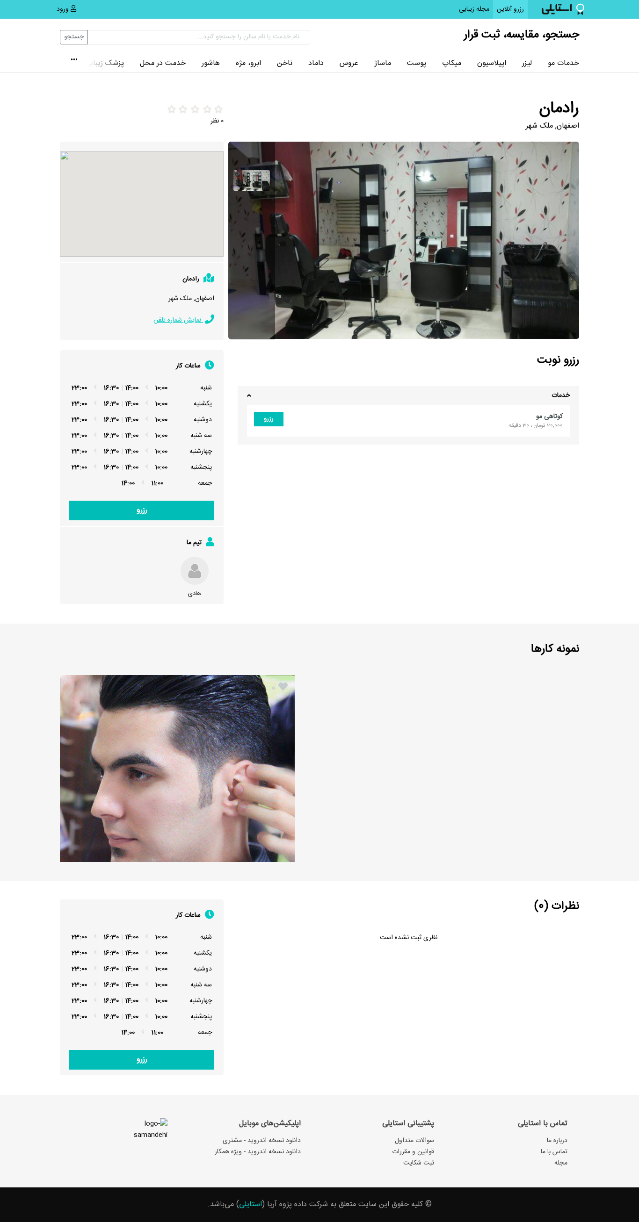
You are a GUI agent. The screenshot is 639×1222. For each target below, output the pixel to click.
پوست (416, 63)
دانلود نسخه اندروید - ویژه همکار (258, 1151)
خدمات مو (563, 63)
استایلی (250, 1204)
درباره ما (557, 1140)
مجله (560, 1163)
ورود (64, 9)
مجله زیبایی (474, 9)
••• (74, 60)
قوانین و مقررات (413, 1151)
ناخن (284, 63)
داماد (316, 63)
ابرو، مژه (248, 63)
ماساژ (382, 63)
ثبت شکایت (418, 1163)
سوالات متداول (414, 1140)
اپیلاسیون (491, 63)
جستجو (74, 37)
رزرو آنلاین (508, 9)
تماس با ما (554, 1151)
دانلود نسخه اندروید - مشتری (262, 1140)
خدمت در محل (163, 63)
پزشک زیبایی (104, 63)
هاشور (211, 63)
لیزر (527, 63)
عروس (349, 63)
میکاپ (451, 63)
